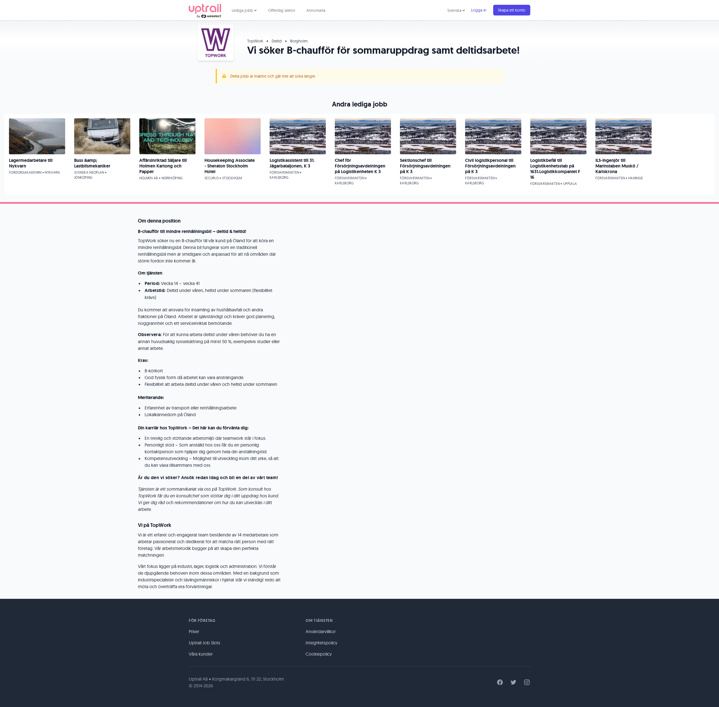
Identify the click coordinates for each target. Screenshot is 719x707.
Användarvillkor (321, 631)
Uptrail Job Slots (204, 642)
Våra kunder (201, 654)
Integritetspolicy (321, 642)
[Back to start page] (205, 10)
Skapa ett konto (511, 10)
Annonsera (315, 10)
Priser (194, 631)
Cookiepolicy (319, 654)
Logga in (478, 10)
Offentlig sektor (281, 10)
